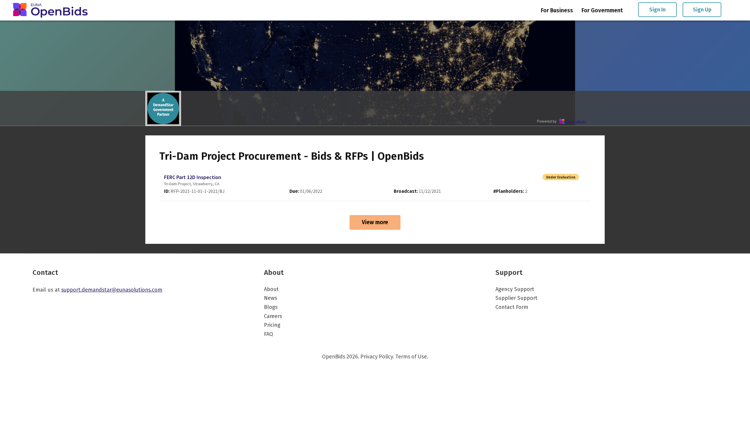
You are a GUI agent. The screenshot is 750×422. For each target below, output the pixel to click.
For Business (557, 10)
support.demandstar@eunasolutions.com (111, 289)
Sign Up (702, 9)
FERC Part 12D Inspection (192, 177)
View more (375, 222)
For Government (602, 10)
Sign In (657, 9)
